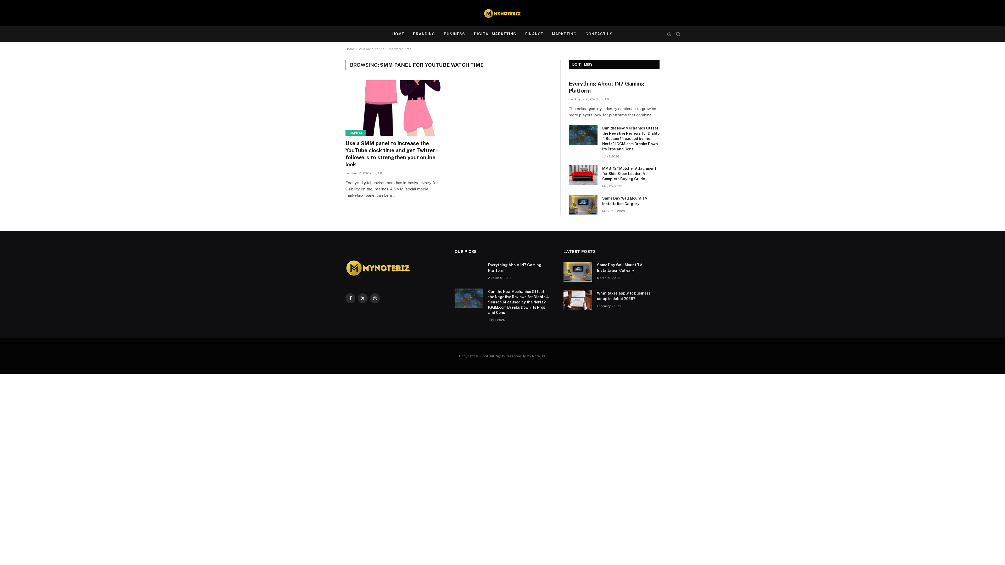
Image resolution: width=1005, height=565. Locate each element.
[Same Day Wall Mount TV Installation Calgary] (583, 205)
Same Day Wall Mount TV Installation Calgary (624, 201)
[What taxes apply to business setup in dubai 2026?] (577, 300)
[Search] (677, 34)
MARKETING (564, 34)
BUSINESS (454, 34)
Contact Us (599, 34)
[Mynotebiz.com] (502, 13)
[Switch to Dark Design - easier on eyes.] (669, 34)
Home (398, 34)
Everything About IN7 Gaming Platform (606, 87)
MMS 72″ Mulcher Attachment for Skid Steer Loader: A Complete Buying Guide (629, 173)
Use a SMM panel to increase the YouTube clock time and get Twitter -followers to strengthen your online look (391, 154)
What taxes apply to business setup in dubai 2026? (624, 296)
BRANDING (424, 34)
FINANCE (534, 34)
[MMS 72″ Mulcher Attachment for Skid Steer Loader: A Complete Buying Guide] (583, 175)
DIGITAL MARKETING (495, 34)
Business (356, 132)
